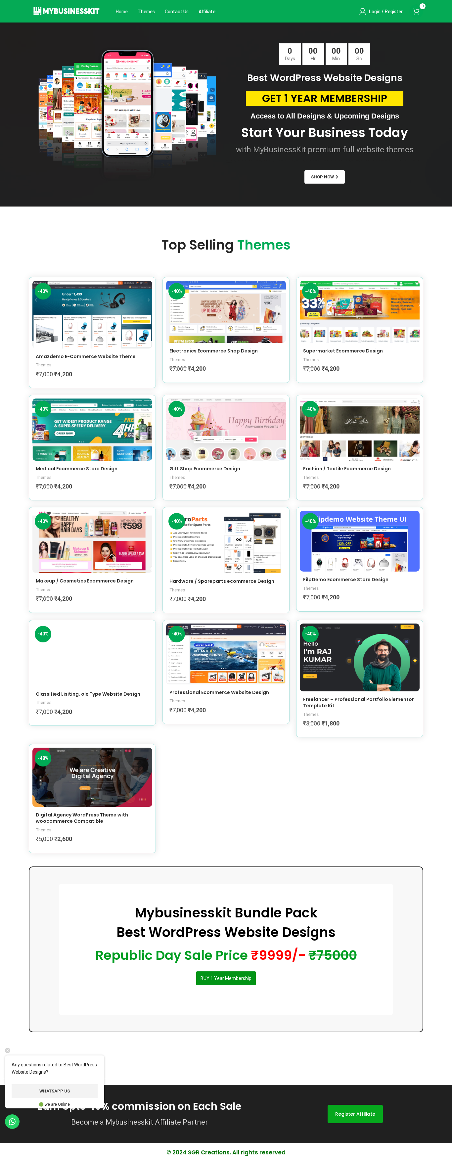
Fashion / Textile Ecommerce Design (347, 468)
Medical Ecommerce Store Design (76, 468)
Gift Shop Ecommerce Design (204, 468)
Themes (43, 364)
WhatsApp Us (54, 1091)
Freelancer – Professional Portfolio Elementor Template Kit (358, 702)
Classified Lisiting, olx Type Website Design (88, 694)
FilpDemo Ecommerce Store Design (345, 579)
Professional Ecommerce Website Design (219, 692)
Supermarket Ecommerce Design (343, 351)
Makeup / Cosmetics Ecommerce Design (85, 581)
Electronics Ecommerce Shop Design (213, 351)
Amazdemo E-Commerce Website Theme (86, 356)
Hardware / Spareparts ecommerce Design (221, 581)
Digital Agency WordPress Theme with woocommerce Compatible (82, 818)
